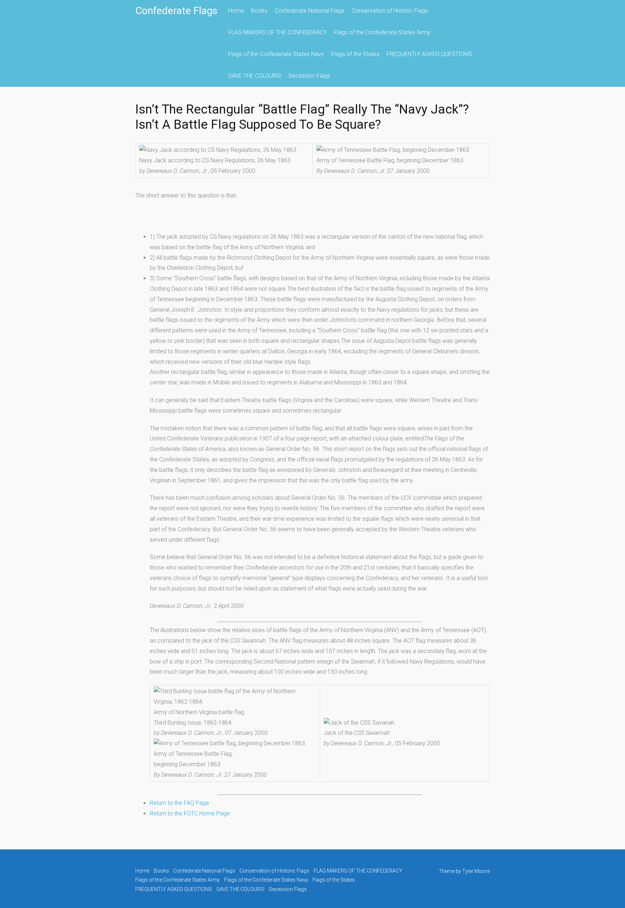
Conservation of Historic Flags (390, 10)
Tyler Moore (476, 871)
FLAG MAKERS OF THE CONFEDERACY (277, 32)
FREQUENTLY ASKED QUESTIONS (429, 54)
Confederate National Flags (309, 10)
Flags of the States (355, 54)
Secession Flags (309, 75)
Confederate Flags (176, 11)
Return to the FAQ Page (179, 803)
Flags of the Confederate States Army (382, 32)
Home (236, 10)
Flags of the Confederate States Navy (276, 54)
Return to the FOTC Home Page (190, 813)
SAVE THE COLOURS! (254, 75)
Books (259, 10)
